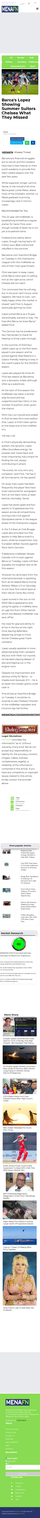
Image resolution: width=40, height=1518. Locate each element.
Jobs (7, 1445)
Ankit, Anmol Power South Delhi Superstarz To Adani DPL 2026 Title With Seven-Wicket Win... (19, 1168)
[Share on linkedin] (33, 143)
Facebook (19, 1483)
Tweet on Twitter (16, 142)
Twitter (18, 1486)
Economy (22, 62)
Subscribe (23, 1474)
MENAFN (7, 152)
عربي (22, 3)
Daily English (12, 1458)
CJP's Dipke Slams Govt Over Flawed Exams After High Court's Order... (17, 1098)
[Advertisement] (20, 32)
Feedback (9, 1449)
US (8, 58)
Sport (31, 66)
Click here (21, 1420)
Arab (31, 58)
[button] (29, 3)
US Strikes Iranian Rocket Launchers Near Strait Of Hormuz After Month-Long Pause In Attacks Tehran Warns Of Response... (19, 1069)
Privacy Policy (11, 1432)
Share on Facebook (17, 139)
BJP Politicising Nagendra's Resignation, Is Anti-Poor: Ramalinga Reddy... (19, 1196)
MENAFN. (17, 1511)
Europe (21, 58)
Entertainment (14, 66)
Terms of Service (12, 1429)
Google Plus (20, 1490)
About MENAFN (12, 1442)
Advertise (9, 1439)
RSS (17, 1499)
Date (5, 132)
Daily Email (19, 1493)
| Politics (8, 62)
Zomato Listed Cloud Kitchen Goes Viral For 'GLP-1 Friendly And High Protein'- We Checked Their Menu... (19, 1041)
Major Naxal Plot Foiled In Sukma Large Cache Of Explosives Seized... (18, 1223)
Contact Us (10, 1436)
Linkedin (18, 1496)
